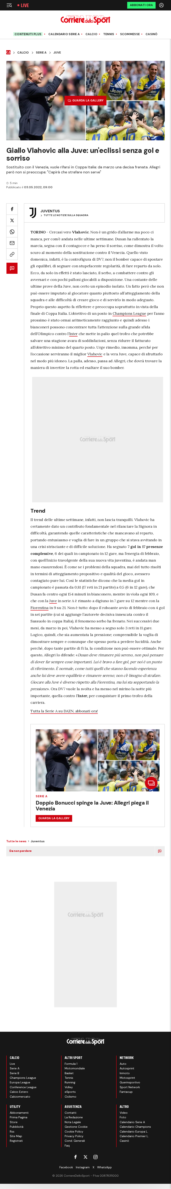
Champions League (129, 313)
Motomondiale (75, 1068)
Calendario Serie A (64, 34)
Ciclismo (70, 1096)
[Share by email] (12, 242)
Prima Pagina (18, 1117)
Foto (123, 1117)
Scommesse (130, 34)
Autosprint (127, 1068)
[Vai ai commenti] (12, 268)
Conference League (23, 1087)
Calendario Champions (135, 1127)
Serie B (14, 1073)
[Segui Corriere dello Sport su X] (85, 1157)
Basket (69, 1073)
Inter (73, 333)
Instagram (83, 1167)
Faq (67, 1145)
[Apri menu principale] (9, 5)
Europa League (20, 1082)
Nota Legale (73, 1122)
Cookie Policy (74, 1131)
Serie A (41, 52)
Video (124, 1113)
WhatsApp (104, 1167)
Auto (123, 1064)
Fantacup (126, 1092)
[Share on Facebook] (12, 209)
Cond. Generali (75, 1141)
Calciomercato (20, 1096)
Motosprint (127, 1078)
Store (14, 1122)
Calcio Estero (19, 1092)
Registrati (16, 1141)
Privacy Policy (74, 1136)
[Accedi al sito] (162, 5)
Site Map (16, 1136)
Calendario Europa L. (134, 1131)
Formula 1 (71, 1064)
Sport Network (130, 1087)
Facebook (66, 1167)
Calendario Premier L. (134, 1136)
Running (70, 1082)
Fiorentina (39, 607)
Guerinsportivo (130, 1082)
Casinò (152, 34)
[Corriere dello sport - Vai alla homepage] (85, 20)
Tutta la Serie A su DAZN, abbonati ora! (64, 711)
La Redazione (74, 1117)
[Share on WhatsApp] (12, 231)
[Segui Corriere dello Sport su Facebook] (75, 1157)
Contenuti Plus (28, 34)
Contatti (70, 1113)
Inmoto (125, 1073)
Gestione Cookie (76, 1127)
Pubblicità (16, 1127)
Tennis (108, 34)
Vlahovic (94, 354)
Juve (57, 52)
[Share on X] (12, 220)
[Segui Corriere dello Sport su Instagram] (95, 1157)
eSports (70, 1092)
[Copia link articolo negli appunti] (12, 254)
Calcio (91, 34)
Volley (69, 1087)
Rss (12, 1131)
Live (25, 5)
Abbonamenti (19, 1113)
